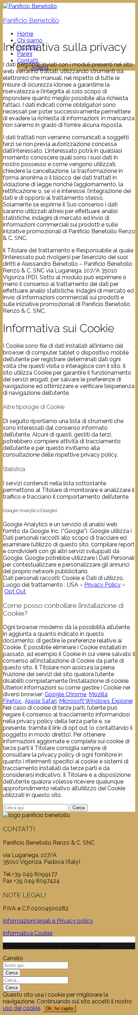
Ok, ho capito (59, 1008)
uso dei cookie (21, 1008)
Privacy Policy (102, 584)
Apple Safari (41, 701)
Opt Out (15, 591)
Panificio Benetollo (31, 20)
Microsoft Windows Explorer (95, 701)
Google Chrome (65, 694)
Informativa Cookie (27, 933)
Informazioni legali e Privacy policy (48, 920)
